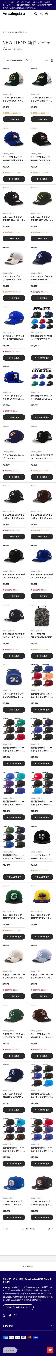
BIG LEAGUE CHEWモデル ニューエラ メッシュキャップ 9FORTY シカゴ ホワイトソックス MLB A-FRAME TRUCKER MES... (42, 457)
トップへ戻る (28, 1266)
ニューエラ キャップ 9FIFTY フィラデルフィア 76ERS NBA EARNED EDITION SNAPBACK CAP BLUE (13, 397)
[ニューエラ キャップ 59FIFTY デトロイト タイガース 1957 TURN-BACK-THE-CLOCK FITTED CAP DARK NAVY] (42, 1183)
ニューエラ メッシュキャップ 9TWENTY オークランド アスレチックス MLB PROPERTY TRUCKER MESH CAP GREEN (13, 99)
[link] (11, 1229)
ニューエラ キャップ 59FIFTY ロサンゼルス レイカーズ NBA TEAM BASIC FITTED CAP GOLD (41, 916)
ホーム (5, 32)
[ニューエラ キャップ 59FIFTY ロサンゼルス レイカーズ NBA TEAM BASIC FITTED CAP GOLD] (42, 896)
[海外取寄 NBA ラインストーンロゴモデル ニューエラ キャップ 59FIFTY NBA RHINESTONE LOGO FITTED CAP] (42, 377)
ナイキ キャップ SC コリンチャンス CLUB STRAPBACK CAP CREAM (13, 278)
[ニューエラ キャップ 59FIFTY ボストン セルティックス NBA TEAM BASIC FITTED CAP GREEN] (14, 896)
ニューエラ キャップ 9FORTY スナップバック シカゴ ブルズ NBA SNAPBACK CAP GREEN (41, 218)
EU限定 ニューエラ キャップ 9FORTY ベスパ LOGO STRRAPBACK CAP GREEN (14, 1035)
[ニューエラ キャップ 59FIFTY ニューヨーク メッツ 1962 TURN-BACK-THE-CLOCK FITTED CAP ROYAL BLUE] (14, 1183)
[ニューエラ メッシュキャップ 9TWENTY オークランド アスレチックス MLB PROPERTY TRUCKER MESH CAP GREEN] (14, 79)
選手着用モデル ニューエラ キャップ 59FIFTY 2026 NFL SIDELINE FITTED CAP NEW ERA (41, 1095)
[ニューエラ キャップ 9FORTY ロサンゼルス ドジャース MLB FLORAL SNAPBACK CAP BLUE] (14, 139)
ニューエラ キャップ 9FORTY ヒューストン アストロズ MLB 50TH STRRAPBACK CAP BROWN (41, 1035)
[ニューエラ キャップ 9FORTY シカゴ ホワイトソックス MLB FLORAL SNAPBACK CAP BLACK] (42, 139)
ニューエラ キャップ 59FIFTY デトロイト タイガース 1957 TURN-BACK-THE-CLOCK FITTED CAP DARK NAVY (41, 1203)
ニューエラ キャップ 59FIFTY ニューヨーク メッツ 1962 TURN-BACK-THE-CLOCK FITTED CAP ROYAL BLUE (13, 1203)
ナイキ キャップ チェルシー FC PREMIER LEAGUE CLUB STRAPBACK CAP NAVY (41, 278)
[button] (46, 14)
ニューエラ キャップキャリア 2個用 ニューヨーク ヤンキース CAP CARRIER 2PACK (13, 695)
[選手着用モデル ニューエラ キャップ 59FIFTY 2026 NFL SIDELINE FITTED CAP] (42, 675)
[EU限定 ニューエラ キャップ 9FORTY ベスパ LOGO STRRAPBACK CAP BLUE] (42, 956)
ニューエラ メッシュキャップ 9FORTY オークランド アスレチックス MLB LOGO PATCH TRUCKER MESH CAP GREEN (41, 99)
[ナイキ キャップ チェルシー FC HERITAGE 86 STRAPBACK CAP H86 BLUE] (14, 317)
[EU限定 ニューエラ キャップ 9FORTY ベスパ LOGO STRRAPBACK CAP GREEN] (14, 1015)
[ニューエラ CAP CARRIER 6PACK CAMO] (42, 615)
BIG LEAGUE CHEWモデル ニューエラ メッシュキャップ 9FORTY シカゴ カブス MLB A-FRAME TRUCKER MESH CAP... (42, 576)
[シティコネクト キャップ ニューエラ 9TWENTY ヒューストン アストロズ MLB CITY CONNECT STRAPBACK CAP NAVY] (14, 437)
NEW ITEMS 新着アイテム (18, 32)
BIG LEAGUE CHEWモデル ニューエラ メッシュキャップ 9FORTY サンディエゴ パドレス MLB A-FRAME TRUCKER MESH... (42, 516)
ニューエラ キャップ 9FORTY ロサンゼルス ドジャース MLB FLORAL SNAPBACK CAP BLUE (13, 159)
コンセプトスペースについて (18, 1307)
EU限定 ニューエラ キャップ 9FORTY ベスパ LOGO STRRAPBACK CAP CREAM (14, 976)
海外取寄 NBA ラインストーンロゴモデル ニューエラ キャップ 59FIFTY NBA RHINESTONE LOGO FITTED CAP (41, 397)
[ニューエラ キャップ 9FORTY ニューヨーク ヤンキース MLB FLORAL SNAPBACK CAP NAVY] (14, 198)
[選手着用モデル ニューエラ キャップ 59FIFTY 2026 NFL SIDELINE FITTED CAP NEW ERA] (42, 1075)
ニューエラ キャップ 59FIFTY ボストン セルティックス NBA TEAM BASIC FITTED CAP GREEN (13, 916)
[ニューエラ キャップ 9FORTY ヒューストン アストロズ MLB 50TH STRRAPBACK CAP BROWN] (42, 1015)
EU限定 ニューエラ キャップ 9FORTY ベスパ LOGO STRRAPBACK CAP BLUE (42, 976)
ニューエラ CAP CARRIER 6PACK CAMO (41, 635)
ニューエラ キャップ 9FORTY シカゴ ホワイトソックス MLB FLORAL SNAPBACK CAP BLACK (41, 159)
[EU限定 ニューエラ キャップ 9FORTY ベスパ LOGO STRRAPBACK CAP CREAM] (14, 956)
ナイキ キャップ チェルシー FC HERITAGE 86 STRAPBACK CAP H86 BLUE (13, 337)
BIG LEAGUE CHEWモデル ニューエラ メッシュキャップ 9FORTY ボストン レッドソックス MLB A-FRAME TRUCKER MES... (14, 516)
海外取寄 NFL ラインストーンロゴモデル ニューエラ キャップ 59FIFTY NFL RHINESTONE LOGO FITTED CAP (41, 337)
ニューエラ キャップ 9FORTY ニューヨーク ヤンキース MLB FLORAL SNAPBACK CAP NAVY (13, 218)
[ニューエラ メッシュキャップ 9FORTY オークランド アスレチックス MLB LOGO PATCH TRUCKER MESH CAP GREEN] (42, 79)
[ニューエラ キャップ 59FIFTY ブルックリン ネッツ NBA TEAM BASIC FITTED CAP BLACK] (42, 837)
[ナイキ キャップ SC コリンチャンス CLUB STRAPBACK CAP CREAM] (14, 258)
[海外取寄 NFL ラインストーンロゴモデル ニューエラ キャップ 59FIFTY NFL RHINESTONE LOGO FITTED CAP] (42, 317)
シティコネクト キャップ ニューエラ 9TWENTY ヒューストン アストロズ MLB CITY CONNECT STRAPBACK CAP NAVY (14, 457)
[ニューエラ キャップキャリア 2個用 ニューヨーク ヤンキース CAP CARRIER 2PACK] (14, 675)
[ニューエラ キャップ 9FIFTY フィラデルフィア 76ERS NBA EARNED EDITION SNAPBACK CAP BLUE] (14, 377)
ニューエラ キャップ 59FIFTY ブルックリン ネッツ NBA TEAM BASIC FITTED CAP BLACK (41, 857)
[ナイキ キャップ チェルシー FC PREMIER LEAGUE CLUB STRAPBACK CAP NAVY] (42, 258)
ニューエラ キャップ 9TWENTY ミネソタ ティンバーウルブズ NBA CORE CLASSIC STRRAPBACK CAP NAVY (13, 1095)
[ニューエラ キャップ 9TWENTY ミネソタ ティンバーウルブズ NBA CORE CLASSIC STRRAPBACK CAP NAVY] (14, 1075)
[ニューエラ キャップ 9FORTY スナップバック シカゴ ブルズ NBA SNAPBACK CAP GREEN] (42, 198)
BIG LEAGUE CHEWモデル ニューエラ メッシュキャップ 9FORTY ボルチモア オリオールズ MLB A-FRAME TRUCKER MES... (14, 576)
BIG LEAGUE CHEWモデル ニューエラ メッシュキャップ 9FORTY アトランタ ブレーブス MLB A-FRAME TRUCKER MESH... (14, 635)
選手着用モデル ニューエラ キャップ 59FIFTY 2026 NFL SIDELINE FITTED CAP (41, 695)
